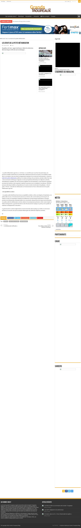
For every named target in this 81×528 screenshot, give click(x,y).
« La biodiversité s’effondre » (10, 225)
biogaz (5, 221)
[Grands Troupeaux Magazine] (40, 8)
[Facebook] (66, 1)
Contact (53, 16)
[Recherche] (79, 1)
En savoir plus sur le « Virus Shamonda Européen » (44, 88)
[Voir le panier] (79, 16)
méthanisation (24, 221)
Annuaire (36, 16)
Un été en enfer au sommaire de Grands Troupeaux (44, 60)
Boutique (3, 1)
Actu (7, 38)
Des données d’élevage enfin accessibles (21, 21)
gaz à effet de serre (14, 221)
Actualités (28, 16)
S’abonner (9, 1)
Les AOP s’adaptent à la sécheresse (45, 74)
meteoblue (58, 229)
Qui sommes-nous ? (11, 16)
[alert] (68, 55)
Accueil (2, 16)
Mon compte (45, 16)
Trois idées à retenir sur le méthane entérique (44, 226)
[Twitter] (68, 1)
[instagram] (70, 1)
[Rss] (65, 1)
